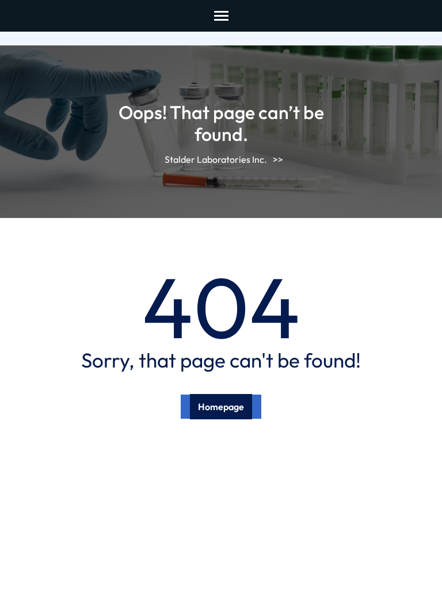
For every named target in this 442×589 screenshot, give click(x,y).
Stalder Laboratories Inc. (216, 159)
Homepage (221, 406)
